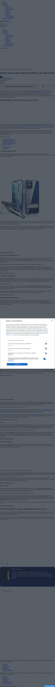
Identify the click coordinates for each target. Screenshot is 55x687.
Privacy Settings (50, 686)
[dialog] (27, 343)
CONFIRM (17, 364)
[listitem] (27, 340)
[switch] (45, 344)
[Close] (52, 321)
